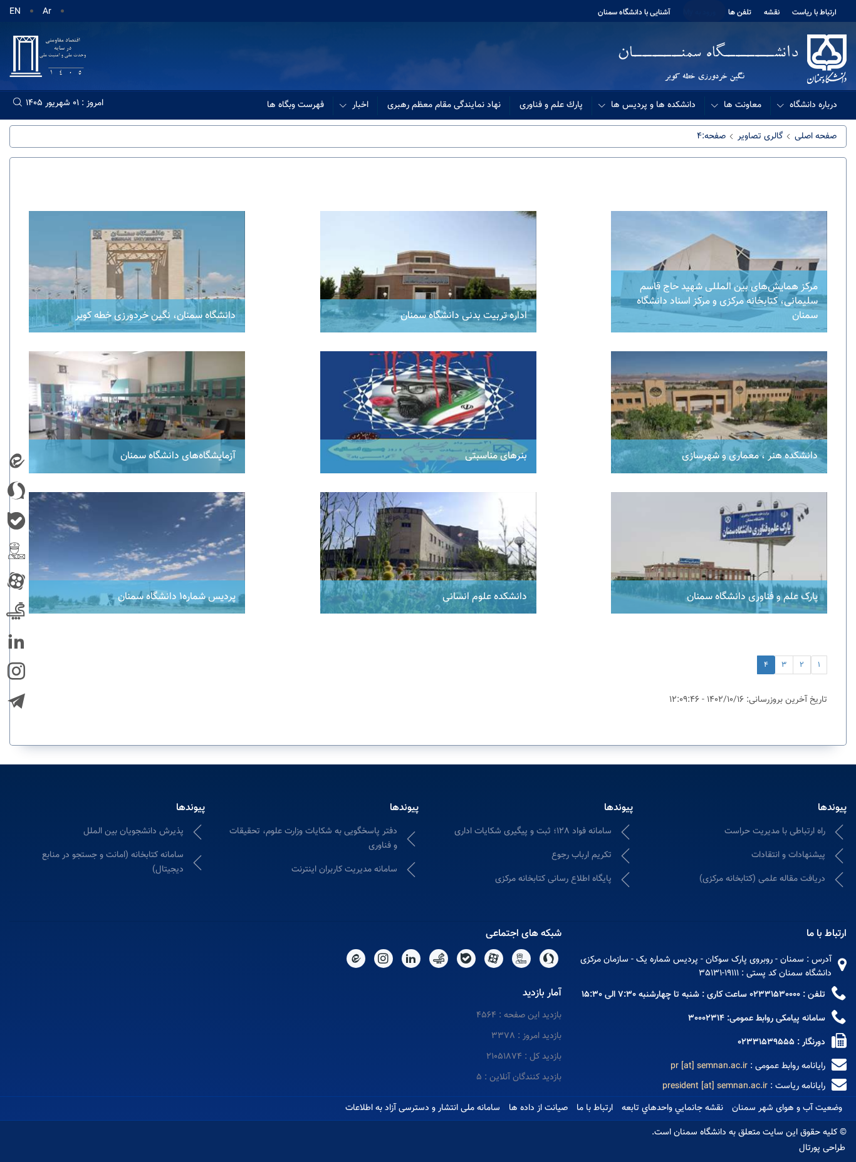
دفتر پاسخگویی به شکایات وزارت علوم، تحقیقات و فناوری (313, 839)
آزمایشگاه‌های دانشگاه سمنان (178, 456)
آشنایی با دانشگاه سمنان (634, 12)
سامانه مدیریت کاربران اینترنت (344, 870)
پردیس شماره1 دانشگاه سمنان (177, 597)
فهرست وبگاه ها (295, 105)
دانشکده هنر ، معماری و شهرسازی (750, 456)
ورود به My (699, 12)
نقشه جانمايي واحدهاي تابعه (672, 1108)
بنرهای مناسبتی (496, 456)
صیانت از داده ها (538, 1108)
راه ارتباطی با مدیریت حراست (774, 831)
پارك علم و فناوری (551, 105)
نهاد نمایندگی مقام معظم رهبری (444, 105)
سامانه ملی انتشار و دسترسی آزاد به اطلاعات (422, 1108)
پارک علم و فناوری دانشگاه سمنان (752, 597)
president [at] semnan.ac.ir (715, 1086)
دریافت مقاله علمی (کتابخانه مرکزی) (762, 879)
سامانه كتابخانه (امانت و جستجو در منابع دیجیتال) (113, 862)
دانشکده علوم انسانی (484, 597)
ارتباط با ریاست (814, 12)
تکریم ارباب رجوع (581, 855)
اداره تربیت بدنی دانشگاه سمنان (463, 316)
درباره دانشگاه (813, 105)
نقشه (772, 12)
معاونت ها (742, 105)
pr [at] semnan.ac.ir (709, 1066)
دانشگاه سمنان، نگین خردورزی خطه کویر (155, 316)
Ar (47, 12)
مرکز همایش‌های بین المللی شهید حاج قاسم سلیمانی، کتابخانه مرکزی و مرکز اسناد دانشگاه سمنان (727, 301)
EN (15, 12)
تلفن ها (739, 12)
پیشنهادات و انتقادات (788, 855)
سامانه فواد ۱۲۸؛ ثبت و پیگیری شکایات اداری (533, 831)
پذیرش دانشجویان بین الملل (133, 831)
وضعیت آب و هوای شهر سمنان (787, 1108)
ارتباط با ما (595, 1108)
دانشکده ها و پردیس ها (653, 105)
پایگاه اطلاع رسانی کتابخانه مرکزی (553, 879)
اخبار (360, 105)
